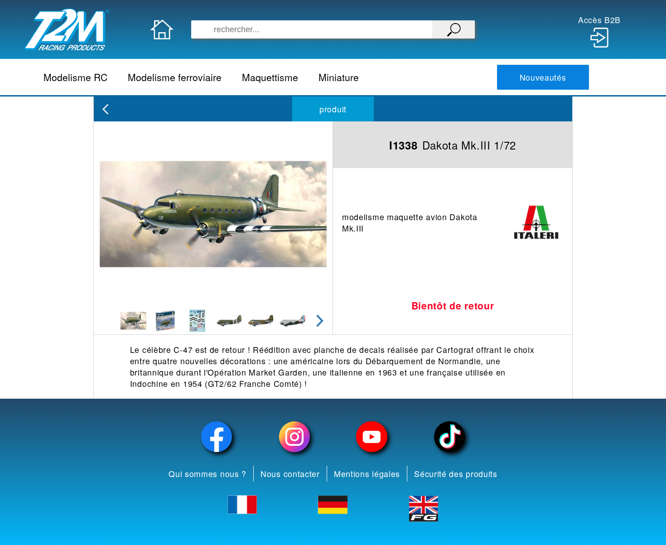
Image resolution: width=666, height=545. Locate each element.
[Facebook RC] (217, 437)
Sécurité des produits (455, 473)
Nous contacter (290, 473)
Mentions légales (367, 473)
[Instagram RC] (294, 437)
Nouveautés (543, 77)
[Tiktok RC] (449, 437)
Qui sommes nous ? (207, 473)
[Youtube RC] (371, 437)
